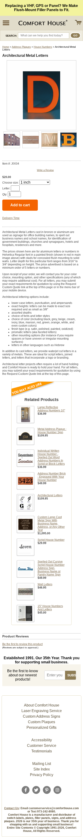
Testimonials (41, 751)
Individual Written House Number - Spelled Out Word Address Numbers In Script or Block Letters (51, 457)
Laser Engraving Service (41, 711)
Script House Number (51, 539)
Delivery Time (11, 218)
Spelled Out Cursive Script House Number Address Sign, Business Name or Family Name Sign (51, 568)
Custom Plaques (41, 722)
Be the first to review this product (22, 644)
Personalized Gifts (41, 727)
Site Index (41, 769)
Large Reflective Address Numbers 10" (51, 409)
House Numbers (43, 46)
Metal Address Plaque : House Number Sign (52, 430)
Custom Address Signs (41, 716)
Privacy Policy (41, 775)
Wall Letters (45, 584)
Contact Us (11, 808)
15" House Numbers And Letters (50, 608)
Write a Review (45, 170)
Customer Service (41, 746)
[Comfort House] (42, 23)
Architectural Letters (50, 495)
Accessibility (41, 740)
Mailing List (41, 764)
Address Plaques (21, 46)
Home (5, 46)
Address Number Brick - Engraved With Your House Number (52, 477)
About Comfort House (41, 705)
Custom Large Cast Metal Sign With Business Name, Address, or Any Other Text (51, 524)
